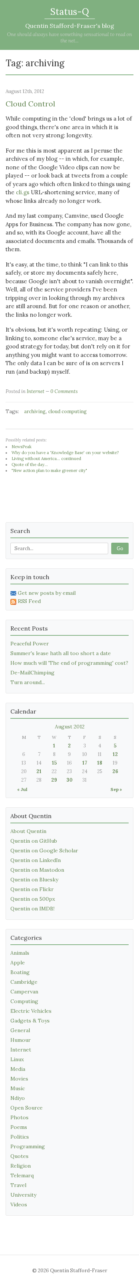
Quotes (19, 1156)
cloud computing (67, 411)
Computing (24, 1001)
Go (120, 548)
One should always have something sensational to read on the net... (69, 37)
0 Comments (64, 391)
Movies (19, 1078)
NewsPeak (21, 446)
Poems (18, 1127)
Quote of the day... (29, 464)
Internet (35, 391)
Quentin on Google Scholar (44, 850)
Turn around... (27, 682)
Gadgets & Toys (30, 1020)
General (20, 1030)
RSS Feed (29, 601)
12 (115, 754)
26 (115, 771)
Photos (19, 1117)
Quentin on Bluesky (34, 879)
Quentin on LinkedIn (35, 860)
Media (17, 1069)
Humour (20, 1040)
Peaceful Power (29, 643)
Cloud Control (30, 103)
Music (17, 1088)
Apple (17, 962)
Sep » (116, 789)
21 (39, 771)
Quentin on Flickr (32, 889)
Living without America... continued (46, 458)
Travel (18, 1185)
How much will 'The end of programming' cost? (69, 663)
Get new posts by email (47, 593)
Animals (19, 953)
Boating (20, 972)
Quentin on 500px (32, 899)
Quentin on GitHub (33, 840)
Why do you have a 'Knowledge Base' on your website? (65, 452)
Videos (18, 1204)
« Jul (22, 789)
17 (84, 763)
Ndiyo (17, 1098)
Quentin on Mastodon (37, 870)
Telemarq (22, 1175)
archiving (35, 411)
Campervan (24, 991)
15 (54, 763)
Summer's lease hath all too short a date (60, 653)
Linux (17, 1059)
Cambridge (23, 982)
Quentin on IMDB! (32, 908)
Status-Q (69, 11)
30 (69, 780)
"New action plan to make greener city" (49, 470)
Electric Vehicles (31, 1011)
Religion (20, 1165)
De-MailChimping (32, 672)
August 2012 (70, 726)
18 (99, 763)
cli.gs (22, 192)
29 (54, 780)
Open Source (26, 1107)
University (23, 1194)
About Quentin (28, 831)
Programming (27, 1146)
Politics (19, 1136)
